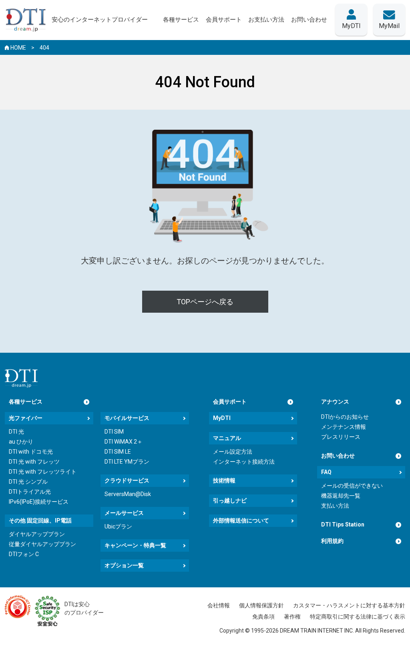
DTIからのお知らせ (345, 417)
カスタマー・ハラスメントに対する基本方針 (349, 605)
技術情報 (224, 480)
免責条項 (263, 616)
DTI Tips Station (342, 524)
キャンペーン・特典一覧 (135, 545)
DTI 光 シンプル (28, 481)
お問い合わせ (338, 455)
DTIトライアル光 (30, 491)
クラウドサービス (127, 480)
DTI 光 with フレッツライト (42, 471)
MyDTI (222, 418)
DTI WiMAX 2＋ (124, 441)
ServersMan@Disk (128, 494)
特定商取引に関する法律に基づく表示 (357, 616)
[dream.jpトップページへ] (21, 378)
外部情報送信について (241, 520)
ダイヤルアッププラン (37, 534)
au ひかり (21, 441)
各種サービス (25, 401)
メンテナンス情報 (343, 427)
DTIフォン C (24, 554)
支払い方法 (335, 505)
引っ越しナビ (230, 500)
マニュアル (227, 438)
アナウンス (335, 401)
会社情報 (218, 605)
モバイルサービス (127, 418)
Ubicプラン (118, 526)
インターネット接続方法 (244, 461)
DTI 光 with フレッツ (34, 461)
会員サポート (230, 401)
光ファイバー (25, 418)
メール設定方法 (232, 451)
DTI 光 (16, 431)
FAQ (326, 472)
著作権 (292, 616)
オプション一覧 (124, 565)
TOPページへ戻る (205, 301)
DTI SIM (114, 431)
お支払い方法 (266, 19)
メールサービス (124, 513)
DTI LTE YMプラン (127, 461)
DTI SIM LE (118, 451)
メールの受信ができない (352, 485)
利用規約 (332, 541)
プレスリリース (340, 437)
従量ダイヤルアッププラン (42, 544)
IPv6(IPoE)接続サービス (38, 501)
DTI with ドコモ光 (31, 451)
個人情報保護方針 (261, 605)
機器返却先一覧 (340, 495)
